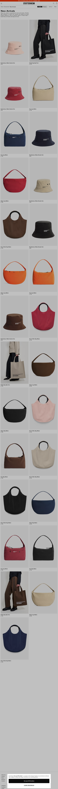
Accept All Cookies (29, 781)
